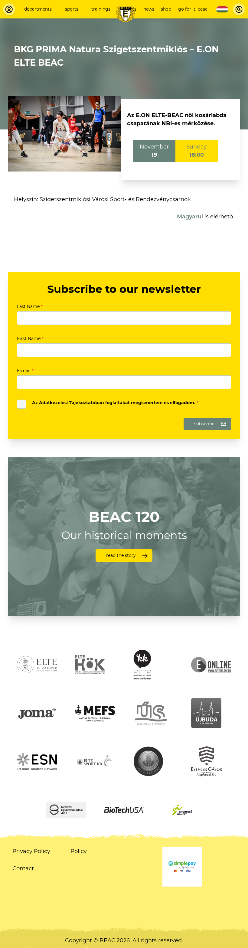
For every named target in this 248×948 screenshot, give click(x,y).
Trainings (100, 9)
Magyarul (190, 216)
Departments (38, 9)
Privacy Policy (31, 851)
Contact (23, 868)
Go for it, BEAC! (193, 9)
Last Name (30, 306)
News (148, 9)
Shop (166, 9)
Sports (71, 9)
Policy (78, 851)
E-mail (25, 370)
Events (129, 9)
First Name (30, 338)
